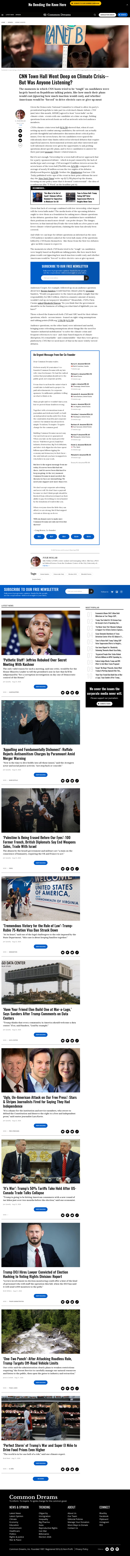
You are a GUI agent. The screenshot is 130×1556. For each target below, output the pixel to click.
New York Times (46, 178)
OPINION (18, 15)
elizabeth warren (86, 574)
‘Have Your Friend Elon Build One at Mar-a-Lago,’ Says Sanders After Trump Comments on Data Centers (37, 1013)
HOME (3, 22)
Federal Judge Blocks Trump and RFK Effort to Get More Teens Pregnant (107, 662)
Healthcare (14, 1531)
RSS (101, 1525)
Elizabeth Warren (52, 303)
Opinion (10, 22)
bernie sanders (44, 574)
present (48, 152)
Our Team (72, 1516)
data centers (13, 1040)
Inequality (43, 1519)
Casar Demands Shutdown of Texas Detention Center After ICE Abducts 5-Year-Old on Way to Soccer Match (108, 635)
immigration (13, 952)
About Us (72, 1513)
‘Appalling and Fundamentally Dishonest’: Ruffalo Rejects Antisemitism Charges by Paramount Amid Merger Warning (39, 754)
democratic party (59, 574)
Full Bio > (46, 566)
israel (11, 868)
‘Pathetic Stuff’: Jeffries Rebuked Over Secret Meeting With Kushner (35, 662)
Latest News (15, 1513)
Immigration (44, 1516)
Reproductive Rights (48, 1528)
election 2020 (72, 574)
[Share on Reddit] (20, 140)
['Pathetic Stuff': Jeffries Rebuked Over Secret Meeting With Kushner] (40, 632)
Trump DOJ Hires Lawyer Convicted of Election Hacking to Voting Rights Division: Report (35, 1274)
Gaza (41, 1525)
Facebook (103, 1516)
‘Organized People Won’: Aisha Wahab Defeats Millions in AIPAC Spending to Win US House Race (108, 655)
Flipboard (103, 1519)
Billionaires (44, 1534)
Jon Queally (7, 682)
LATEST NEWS (10, 15)
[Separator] (20, 145)
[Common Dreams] (57, 14)
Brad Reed (6, 1458)
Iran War (43, 1531)
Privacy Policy (81, 1549)
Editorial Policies (75, 1519)
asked (40, 303)
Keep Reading (41, 686)
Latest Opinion (16, 1516)
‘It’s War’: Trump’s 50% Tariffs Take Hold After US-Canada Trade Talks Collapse (39, 1190)
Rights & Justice (16, 1537)
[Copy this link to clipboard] (77, 692)
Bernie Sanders (48, 290)
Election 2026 (45, 1537)
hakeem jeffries (14, 692)
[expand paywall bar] (127, 4)
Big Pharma (44, 1522)
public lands (13, 1388)
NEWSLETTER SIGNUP (107, 14)
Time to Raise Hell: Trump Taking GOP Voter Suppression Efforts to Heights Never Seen (87, 197)
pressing (90, 290)
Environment (15, 1528)
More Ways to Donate (78, 1525)
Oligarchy (43, 1513)
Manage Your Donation (78, 1522)
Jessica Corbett (8, 1378)
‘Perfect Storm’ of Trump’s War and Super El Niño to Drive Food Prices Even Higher (40, 1447)
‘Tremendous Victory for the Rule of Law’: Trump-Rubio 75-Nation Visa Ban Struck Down (38, 928)
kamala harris (36, 579)
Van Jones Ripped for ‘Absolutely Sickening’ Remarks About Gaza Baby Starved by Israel (108, 649)
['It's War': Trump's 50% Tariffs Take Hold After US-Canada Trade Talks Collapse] (40, 1161)
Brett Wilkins (7, 1291)
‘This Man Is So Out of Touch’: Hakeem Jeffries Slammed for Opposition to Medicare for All (53, 197)
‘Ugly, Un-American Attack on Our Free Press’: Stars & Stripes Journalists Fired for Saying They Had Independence (40, 1101)
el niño (11, 1469)
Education (14, 1525)
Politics (12, 1534)
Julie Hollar (21, 121)
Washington (76, 172)
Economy (13, 1522)
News (4, 692)
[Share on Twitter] (20, 131)
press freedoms (14, 1131)
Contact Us (73, 1528)
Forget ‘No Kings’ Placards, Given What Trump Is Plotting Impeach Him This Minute (108, 669)
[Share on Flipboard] (20, 135)
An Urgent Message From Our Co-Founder (54, 355)
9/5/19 (74, 166)
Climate (13, 1519)
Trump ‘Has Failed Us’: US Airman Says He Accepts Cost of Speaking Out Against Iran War (108, 621)
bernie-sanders (20, 22)
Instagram (104, 1522)
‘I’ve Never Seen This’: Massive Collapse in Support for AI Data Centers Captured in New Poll (109, 628)
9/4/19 (63, 127)
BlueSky (103, 1513)
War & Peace (15, 1539)
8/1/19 (54, 172)
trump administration (16, 1301)
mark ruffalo (13, 780)
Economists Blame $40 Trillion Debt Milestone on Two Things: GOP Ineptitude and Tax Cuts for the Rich (108, 615)
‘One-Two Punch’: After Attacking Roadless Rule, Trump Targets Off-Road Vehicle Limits (37, 1361)
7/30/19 (61, 320)
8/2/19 (69, 320)
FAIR (20, 125)
